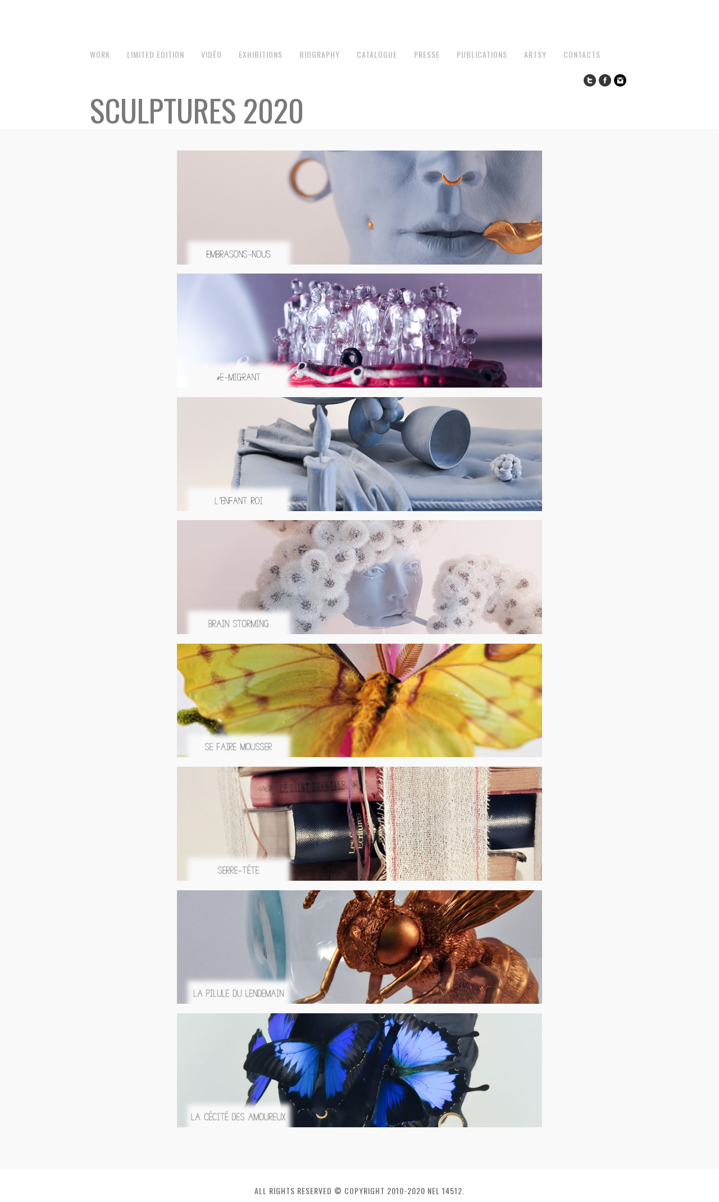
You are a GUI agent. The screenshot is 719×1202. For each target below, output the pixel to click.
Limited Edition (155, 54)
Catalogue (377, 54)
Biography (319, 54)
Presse (427, 54)
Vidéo (211, 54)
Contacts (581, 54)
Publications (482, 54)
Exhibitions (261, 54)
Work (100, 54)
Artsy (535, 54)
